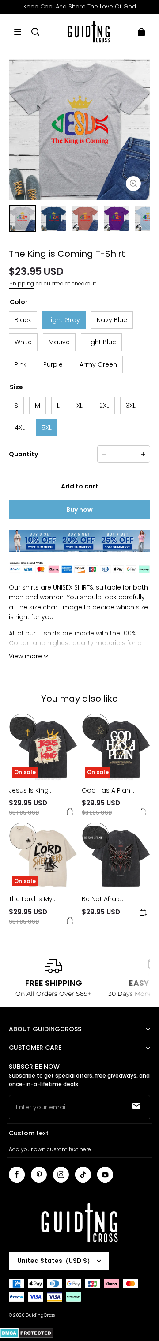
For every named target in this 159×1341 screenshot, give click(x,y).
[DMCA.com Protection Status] (26, 1336)
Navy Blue (112, 320)
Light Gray (64, 320)
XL (79, 405)
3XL (131, 405)
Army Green (98, 364)
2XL (104, 405)
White (23, 342)
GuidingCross (40, 1315)
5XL (47, 427)
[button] (17, 32)
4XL (20, 427)
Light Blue (101, 342)
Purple (53, 364)
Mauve (59, 342)
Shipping (21, 283)
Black (23, 320)
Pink (20, 364)
